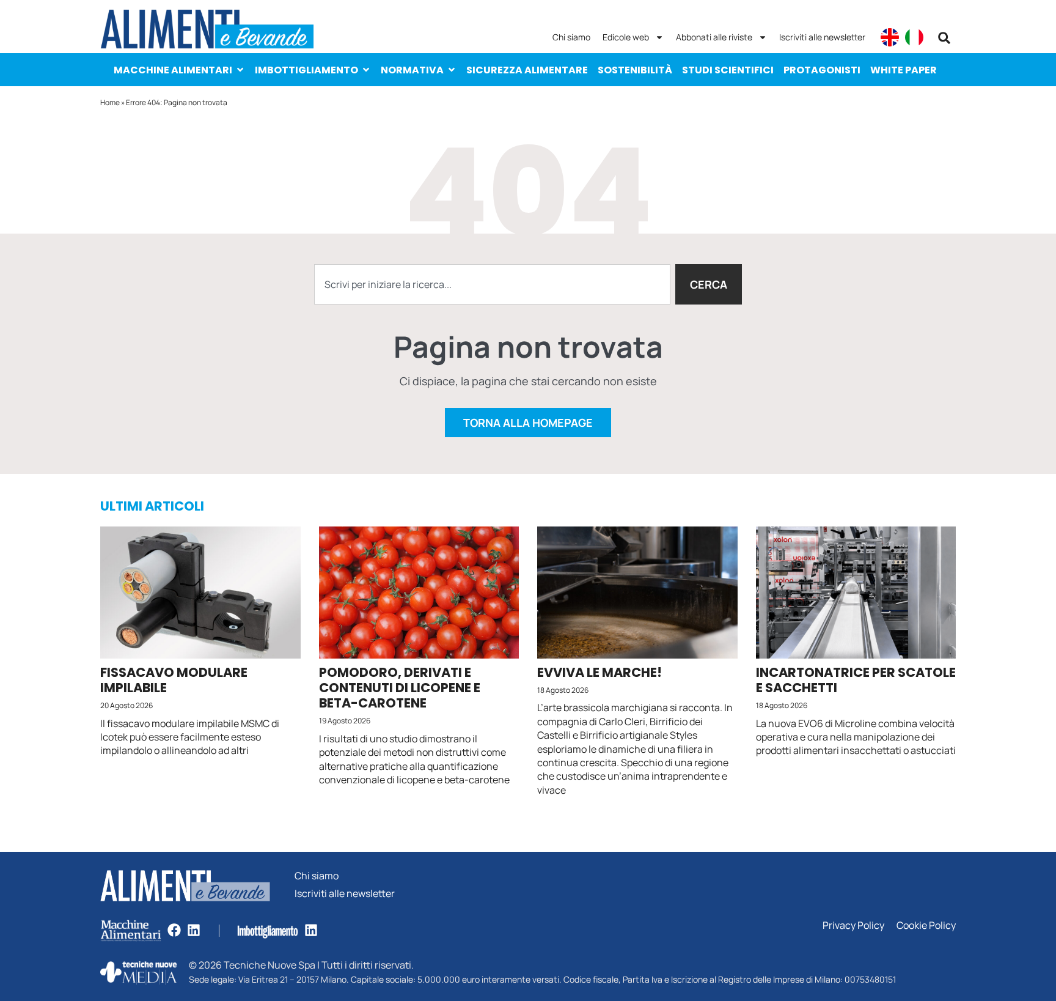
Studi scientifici (728, 70)
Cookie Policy (926, 925)
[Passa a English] (890, 37)
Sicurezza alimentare (527, 70)
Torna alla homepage (528, 422)
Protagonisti (821, 70)
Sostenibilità (635, 70)
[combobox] (492, 284)
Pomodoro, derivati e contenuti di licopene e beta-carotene (399, 687)
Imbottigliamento (306, 70)
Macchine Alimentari (173, 70)
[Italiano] (914, 37)
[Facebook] (174, 930)
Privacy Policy (853, 925)
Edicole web (626, 37)
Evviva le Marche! (599, 672)
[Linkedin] (193, 930)
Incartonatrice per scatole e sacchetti (856, 679)
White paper (903, 70)
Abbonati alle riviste (714, 37)
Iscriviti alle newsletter (822, 37)
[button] (944, 38)
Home (110, 102)
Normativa (412, 70)
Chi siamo (571, 37)
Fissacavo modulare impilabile (174, 679)
